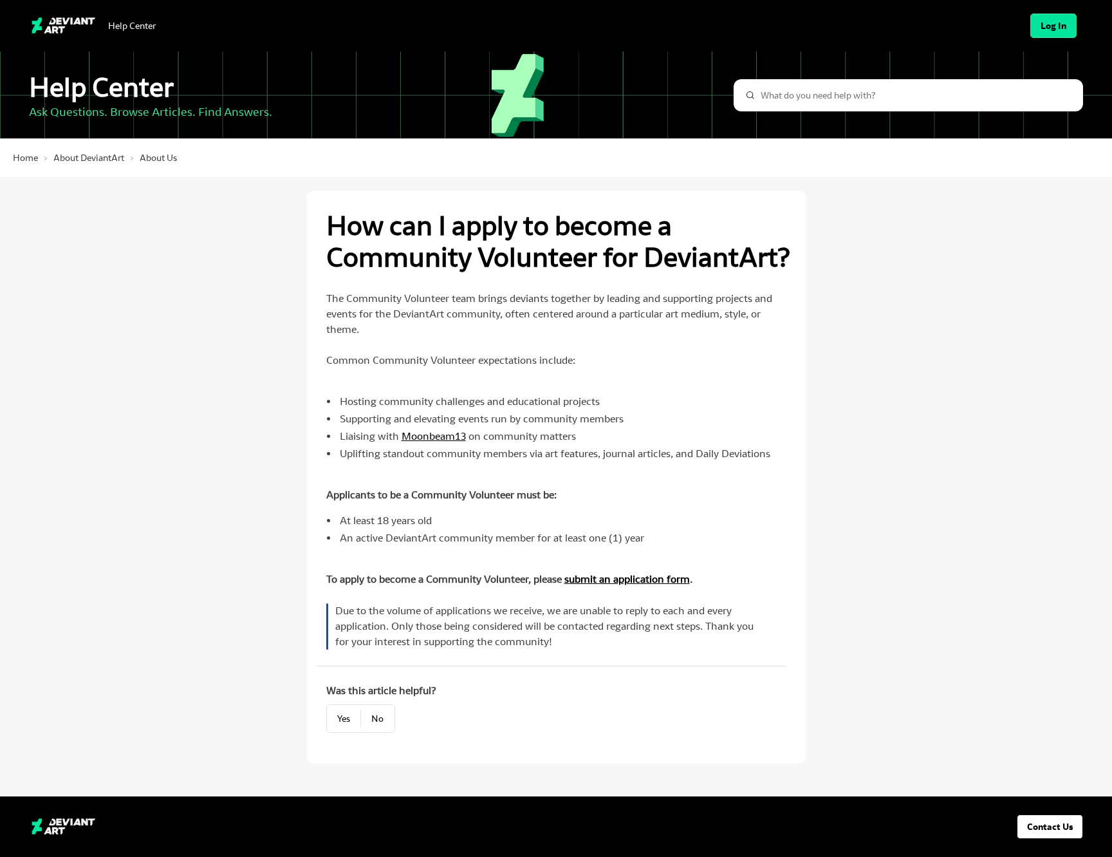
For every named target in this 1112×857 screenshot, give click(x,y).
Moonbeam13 (434, 436)
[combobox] (908, 95)
